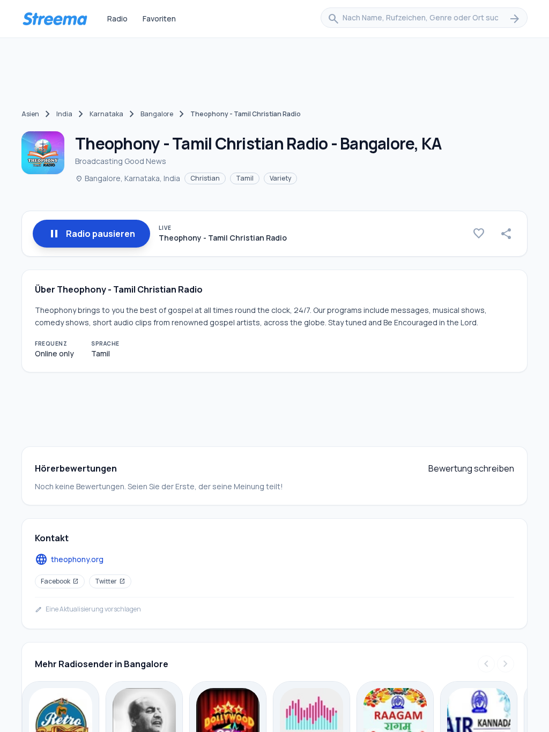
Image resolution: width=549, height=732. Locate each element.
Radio (117, 18)
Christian (205, 178)
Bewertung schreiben (471, 468)
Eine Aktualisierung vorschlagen (88, 609)
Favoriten (159, 18)
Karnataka (106, 113)
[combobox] (424, 19)
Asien (30, 113)
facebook (60, 581)
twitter (110, 581)
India (64, 113)
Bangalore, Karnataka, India (127, 178)
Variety (280, 178)
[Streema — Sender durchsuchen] (54, 18)
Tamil (245, 178)
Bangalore (156, 113)
